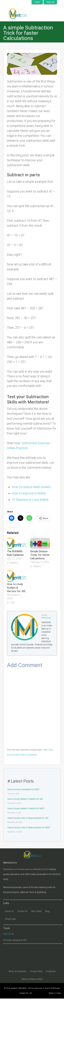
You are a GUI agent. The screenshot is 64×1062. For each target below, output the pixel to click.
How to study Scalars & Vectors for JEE (16, 588)
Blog (47, 911)
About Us (9, 911)
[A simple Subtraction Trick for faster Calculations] (32, 64)
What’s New (10, 919)
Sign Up (50, 2)
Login (37, 2)
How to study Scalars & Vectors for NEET (26, 808)
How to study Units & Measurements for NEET (28, 827)
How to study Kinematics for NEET (23, 789)
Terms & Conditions (17, 971)
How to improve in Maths (29, 493)
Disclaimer (51, 971)
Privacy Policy (36, 971)
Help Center (36, 911)
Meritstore (46, 618)
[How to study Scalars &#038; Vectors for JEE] (17, 576)
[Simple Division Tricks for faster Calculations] (40, 543)
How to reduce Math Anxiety (31, 487)
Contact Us (22, 911)
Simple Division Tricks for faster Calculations (40, 555)
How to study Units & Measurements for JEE (28, 818)
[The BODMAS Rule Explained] (17, 543)
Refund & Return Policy (32, 979)
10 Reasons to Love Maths (30, 499)
